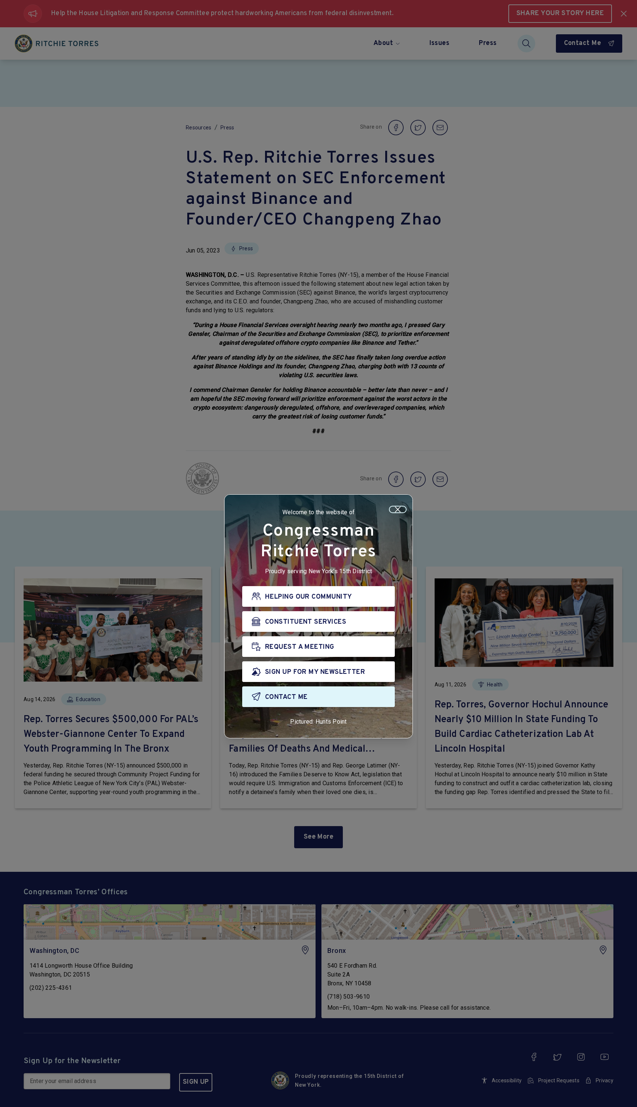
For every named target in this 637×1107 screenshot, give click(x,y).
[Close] (398, 509)
